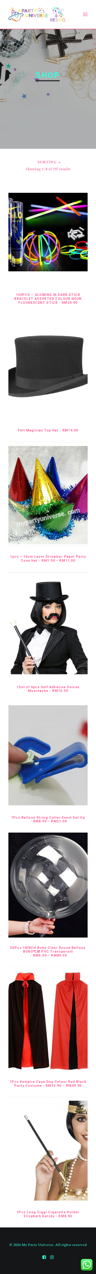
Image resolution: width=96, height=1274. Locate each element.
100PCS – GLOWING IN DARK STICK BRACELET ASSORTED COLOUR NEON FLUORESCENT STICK (48, 298)
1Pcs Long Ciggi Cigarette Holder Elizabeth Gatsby (48, 1214)
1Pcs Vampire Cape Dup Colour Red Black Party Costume (48, 1083)
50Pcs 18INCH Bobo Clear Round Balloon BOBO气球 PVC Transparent (48, 951)
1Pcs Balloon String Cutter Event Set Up (48, 819)
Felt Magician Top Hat (48, 430)
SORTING (47, 162)
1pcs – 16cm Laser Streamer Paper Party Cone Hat (48, 558)
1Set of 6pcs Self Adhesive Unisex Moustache (48, 689)
